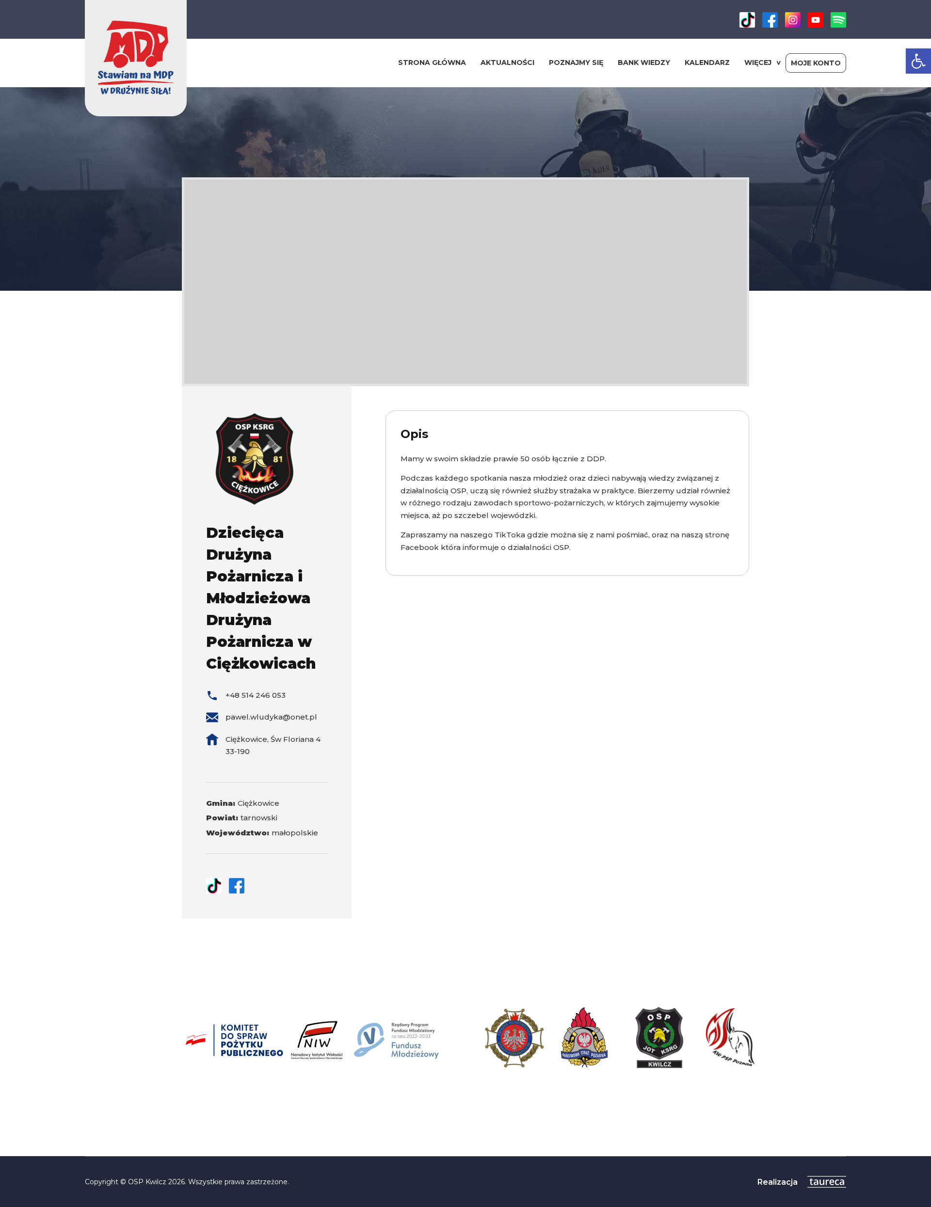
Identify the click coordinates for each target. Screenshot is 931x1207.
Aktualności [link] (507, 62)
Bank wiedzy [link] (644, 62)
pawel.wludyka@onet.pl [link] (271, 716)
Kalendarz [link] (707, 62)
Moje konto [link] (816, 63)
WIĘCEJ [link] (757, 62)
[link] (918, 61)
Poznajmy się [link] (576, 62)
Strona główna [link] (432, 62)
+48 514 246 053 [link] (255, 695)
